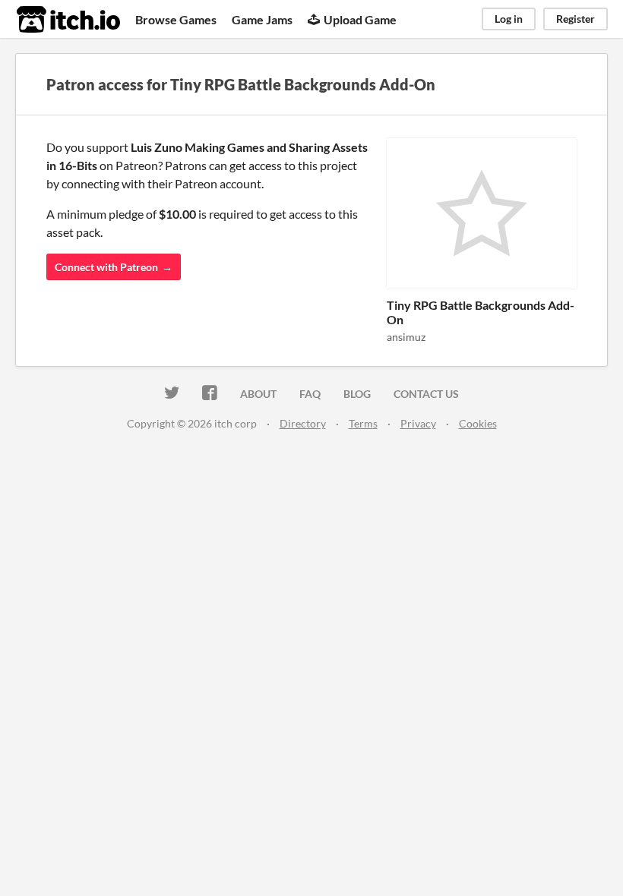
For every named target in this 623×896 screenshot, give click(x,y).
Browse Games (176, 19)
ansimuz (406, 336)
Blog (357, 393)
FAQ (310, 393)
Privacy (418, 423)
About (258, 393)
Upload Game (360, 19)
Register (575, 18)
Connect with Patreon (106, 266)
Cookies (478, 423)
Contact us (426, 393)
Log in (509, 18)
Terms (363, 423)
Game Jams (262, 19)
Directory (303, 423)
